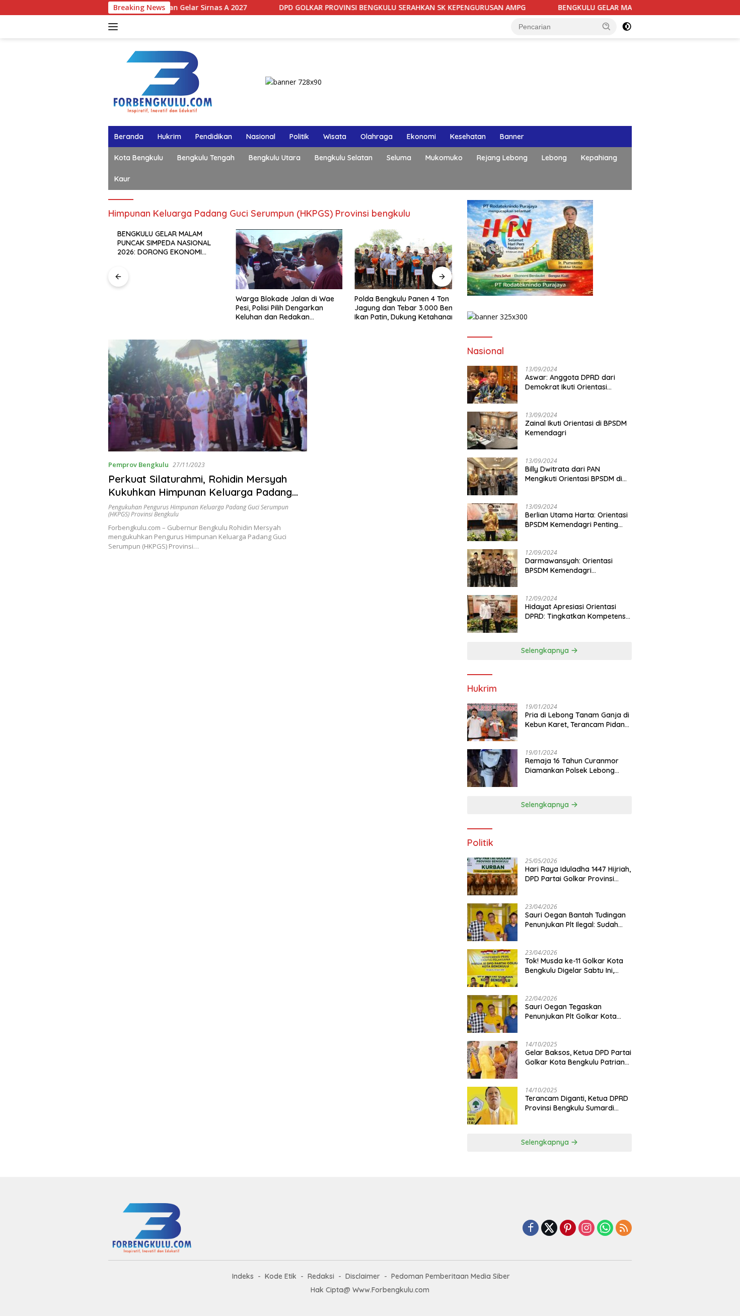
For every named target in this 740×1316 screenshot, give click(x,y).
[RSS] (624, 1228)
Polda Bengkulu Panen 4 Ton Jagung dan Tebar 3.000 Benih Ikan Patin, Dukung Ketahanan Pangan (397, 308)
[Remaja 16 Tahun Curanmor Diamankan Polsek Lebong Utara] (492, 768)
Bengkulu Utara (275, 157)
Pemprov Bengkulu (138, 464)
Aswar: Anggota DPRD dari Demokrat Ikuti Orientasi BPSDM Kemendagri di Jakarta (577, 382)
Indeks (243, 1276)
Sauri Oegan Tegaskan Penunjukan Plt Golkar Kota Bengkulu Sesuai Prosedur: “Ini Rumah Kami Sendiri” (575, 1011)
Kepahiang (599, 157)
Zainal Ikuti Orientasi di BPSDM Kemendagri (576, 428)
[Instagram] (586, 1228)
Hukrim (169, 136)
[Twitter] (549, 1228)
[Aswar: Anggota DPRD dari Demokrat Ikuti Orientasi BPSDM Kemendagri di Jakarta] (492, 385)
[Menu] (115, 26)
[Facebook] (531, 1228)
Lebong (554, 157)
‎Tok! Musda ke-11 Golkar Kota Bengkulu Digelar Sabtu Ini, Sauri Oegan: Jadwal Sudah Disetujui (574, 965)
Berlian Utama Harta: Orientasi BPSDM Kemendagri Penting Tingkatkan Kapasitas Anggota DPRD (577, 519)
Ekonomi (421, 136)
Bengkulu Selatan (344, 157)
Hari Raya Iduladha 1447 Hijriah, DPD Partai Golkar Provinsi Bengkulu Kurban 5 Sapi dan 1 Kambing (578, 874)
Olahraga (376, 136)
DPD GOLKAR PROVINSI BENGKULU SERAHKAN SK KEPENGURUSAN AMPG (360, 7)
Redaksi (321, 1276)
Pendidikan (213, 136)
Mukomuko (444, 157)
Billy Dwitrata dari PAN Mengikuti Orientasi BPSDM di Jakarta (573, 474)
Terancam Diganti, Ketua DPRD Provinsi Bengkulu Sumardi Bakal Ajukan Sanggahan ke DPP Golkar (576, 1103)
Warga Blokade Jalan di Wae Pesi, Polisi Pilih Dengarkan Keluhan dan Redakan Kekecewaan (276, 308)
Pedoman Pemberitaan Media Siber (450, 1276)
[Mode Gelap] (627, 26)
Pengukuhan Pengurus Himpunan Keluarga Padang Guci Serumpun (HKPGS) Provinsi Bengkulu (198, 510)
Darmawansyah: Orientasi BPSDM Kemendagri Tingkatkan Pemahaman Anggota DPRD (569, 565)
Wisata (334, 136)
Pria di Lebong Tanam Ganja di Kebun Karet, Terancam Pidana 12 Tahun (577, 719)
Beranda (128, 136)
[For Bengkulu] (164, 81)
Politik (299, 136)
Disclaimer (362, 1276)
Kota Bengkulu (138, 157)
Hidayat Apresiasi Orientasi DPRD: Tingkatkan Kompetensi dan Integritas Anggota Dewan (576, 611)
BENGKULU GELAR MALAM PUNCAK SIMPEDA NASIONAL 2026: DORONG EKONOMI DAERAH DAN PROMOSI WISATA (159, 243)
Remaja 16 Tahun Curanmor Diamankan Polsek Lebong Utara (572, 765)
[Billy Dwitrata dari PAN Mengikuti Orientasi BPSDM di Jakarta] (492, 476)
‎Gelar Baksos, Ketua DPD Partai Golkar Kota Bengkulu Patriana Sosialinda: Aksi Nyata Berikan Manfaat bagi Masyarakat (578, 1057)
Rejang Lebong (502, 157)
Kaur (122, 178)
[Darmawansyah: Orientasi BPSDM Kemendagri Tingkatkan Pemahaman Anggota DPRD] (492, 568)
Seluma (399, 157)
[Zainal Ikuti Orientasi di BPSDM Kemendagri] (492, 430)
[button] (607, 26)
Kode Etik (281, 1276)
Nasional (260, 136)
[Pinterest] (568, 1228)
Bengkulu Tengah (206, 157)
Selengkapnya (546, 650)
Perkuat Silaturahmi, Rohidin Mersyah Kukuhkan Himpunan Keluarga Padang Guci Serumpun (200, 492)
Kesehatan (468, 136)
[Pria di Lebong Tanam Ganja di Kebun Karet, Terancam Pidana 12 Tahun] (492, 722)
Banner (512, 136)
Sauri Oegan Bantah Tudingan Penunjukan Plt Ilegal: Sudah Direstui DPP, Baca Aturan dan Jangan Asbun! (575, 919)
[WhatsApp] (605, 1228)
